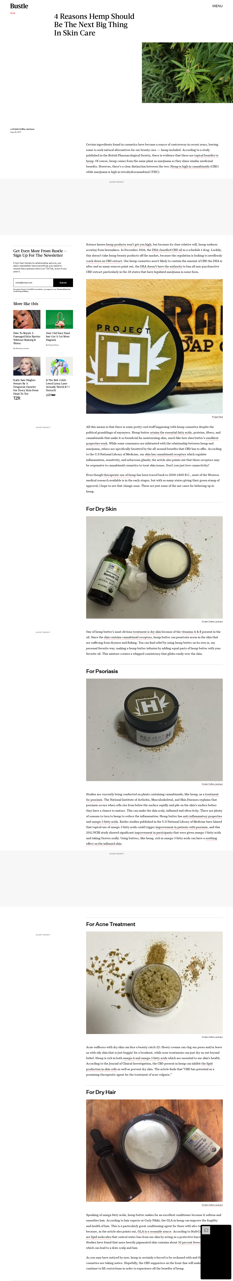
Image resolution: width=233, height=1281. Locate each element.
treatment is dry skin (147, 632)
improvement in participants (154, 832)
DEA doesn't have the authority (161, 266)
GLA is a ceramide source (154, 1231)
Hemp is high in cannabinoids (190, 166)
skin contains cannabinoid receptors (128, 637)
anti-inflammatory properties (202, 816)
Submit (63, 282)
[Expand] (204, 1228)
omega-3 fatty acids (105, 822)
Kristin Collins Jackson (23, 129)
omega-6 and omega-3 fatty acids (145, 1058)
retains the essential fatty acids (171, 432)
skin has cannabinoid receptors (166, 454)
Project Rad (217, 416)
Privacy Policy (22, 291)
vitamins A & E (191, 632)
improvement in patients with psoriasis (182, 827)
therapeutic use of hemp (120, 475)
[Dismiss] (227, 1228)
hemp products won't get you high (128, 244)
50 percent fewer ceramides (196, 1242)
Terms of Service (63, 289)
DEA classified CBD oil (167, 250)
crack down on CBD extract (104, 261)
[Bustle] (19, 6)
